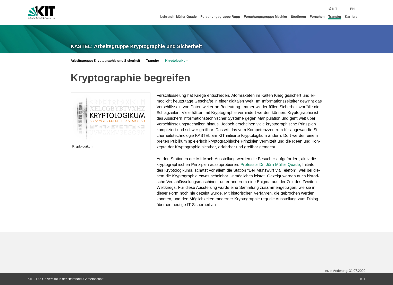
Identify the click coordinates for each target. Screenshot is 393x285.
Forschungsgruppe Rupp (220, 16)
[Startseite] (364, 17)
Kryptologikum (176, 60)
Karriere (351, 16)
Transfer (334, 16)
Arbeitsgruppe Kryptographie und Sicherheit (105, 60)
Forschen (317, 16)
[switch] (363, 9)
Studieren (298, 16)
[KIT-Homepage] (41, 12)
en (352, 9)
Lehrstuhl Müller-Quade (178, 16)
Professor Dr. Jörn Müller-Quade (270, 164)
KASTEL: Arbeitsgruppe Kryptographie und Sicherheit (136, 46)
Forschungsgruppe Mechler (265, 16)
